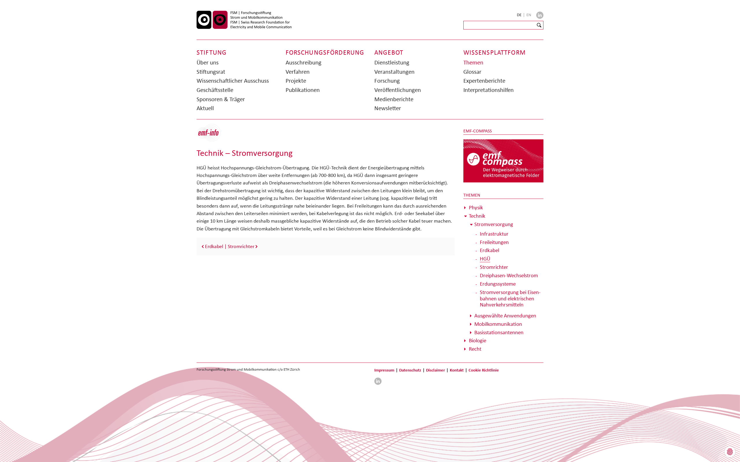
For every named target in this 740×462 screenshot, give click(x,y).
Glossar (472, 71)
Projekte (296, 80)
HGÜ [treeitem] (485, 258)
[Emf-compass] (503, 160)
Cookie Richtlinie (484, 370)
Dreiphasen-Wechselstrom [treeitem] (509, 275)
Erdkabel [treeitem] (489, 250)
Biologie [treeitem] (477, 340)
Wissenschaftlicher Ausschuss (233, 80)
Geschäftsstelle (215, 90)
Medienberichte (393, 99)
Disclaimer (435, 370)
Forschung (387, 80)
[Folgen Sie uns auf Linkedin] (539, 15)
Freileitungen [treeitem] (494, 242)
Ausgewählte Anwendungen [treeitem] (505, 315)
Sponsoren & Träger (221, 99)
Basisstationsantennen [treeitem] (498, 332)
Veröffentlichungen (397, 90)
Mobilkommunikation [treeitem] (498, 324)
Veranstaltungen (394, 71)
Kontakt (457, 370)
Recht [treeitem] (475, 348)
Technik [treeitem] (477, 215)
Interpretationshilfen (488, 90)
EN (528, 14)
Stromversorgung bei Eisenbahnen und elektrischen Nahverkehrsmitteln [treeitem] (510, 298)
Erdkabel (214, 246)
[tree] (503, 278)
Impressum (384, 370)
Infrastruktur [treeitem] (494, 233)
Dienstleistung (391, 62)
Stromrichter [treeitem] (494, 267)
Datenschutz (410, 370)
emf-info (213, 135)
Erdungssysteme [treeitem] (498, 283)
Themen (473, 62)
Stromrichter (241, 246)
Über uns (208, 62)
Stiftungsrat (211, 71)
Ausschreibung (303, 62)
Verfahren (298, 71)
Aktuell (205, 108)
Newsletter (387, 108)
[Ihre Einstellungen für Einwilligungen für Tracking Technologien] (729, 451)
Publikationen (303, 90)
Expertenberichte (484, 80)
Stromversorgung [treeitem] (493, 224)
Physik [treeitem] (476, 207)
